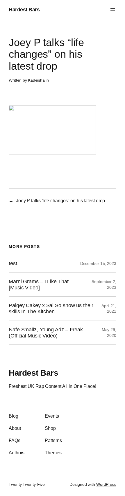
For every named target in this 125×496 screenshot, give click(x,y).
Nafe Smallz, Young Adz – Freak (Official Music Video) (46, 333)
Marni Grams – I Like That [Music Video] (39, 285)
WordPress (106, 484)
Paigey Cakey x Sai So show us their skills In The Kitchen (51, 308)
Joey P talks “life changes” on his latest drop (60, 200)
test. (14, 263)
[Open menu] (112, 9)
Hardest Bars (24, 9)
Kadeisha (36, 80)
